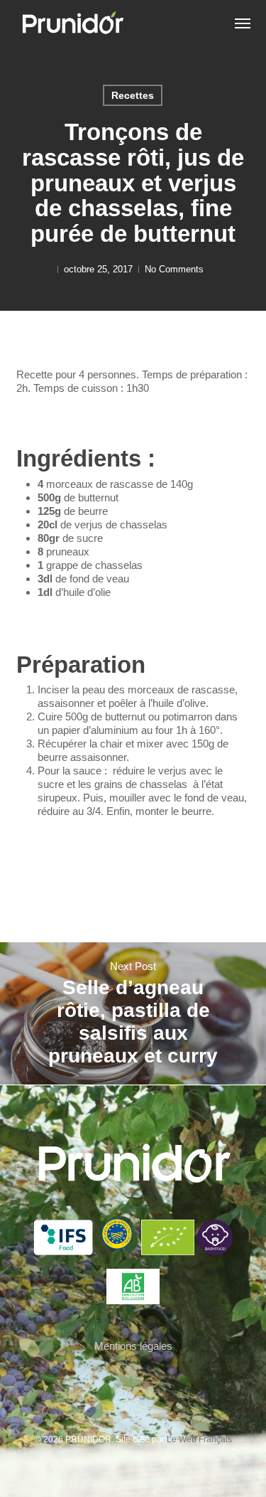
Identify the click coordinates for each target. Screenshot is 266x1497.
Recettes (132, 95)
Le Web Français (199, 1439)
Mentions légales (133, 1346)
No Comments (174, 269)
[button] (242, 23)
